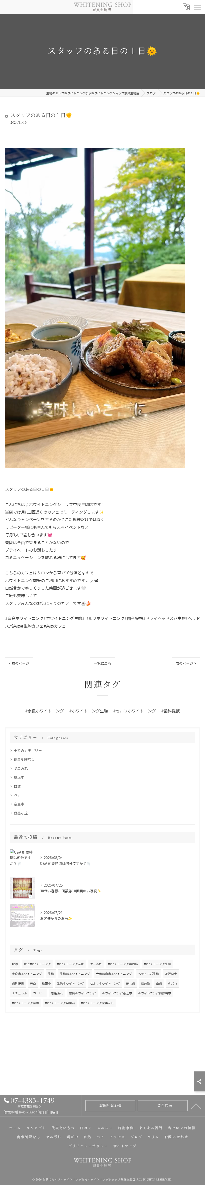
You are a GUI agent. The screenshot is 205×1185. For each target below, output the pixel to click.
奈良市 (19, 804)
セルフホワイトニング (105, 983)
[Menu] (197, 6)
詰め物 (145, 983)
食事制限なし (24, 759)
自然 (17, 786)
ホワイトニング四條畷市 (154, 993)
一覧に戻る (102, 663)
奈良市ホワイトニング (27, 974)
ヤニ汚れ (21, 768)
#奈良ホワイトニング (44, 711)
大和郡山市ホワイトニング (114, 974)
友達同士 (171, 974)
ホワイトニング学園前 (60, 1003)
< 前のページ (19, 663)
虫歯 (159, 983)
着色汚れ (57, 993)
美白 (33, 983)
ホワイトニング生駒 (157, 964)
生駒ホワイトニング (70, 983)
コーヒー (39, 993)
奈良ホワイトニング (82, 993)
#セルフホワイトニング (134, 711)
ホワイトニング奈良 (70, 964)
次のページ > (186, 663)
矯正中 (19, 777)
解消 (15, 964)
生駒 (51, 974)
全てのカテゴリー (28, 750)
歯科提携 (18, 983)
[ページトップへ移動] (196, 1106)
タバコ (172, 983)
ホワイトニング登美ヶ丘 (97, 1003)
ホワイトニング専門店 (123, 964)
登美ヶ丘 (21, 813)
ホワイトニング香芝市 (117, 993)
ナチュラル (19, 993)
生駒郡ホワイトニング (75, 974)
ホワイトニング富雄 (25, 1003)
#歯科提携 (170, 711)
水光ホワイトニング (37, 964)
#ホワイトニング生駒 (88, 711)
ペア (17, 795)
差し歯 (130, 983)
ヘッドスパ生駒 (148, 974)
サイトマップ (125, 1146)
